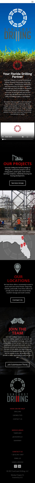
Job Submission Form (17, 364)
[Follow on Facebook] (15, 466)
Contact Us (18, 300)
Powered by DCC (17, 477)
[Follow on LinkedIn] (19, 466)
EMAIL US (17, 458)
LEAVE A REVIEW (17, 462)
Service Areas (17, 183)
